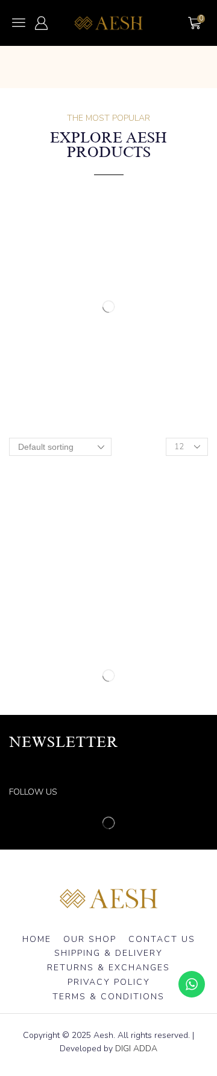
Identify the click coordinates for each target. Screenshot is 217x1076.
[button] (18, 22)
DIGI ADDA (136, 1048)
